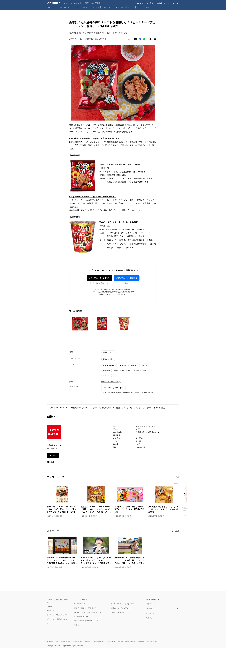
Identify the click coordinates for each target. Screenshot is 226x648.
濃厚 (145, 370)
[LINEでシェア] (144, 39)
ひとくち (145, 365)
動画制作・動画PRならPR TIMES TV (85, 608)
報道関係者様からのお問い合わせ (104, 642)
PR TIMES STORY (79, 604)
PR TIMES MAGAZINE (81, 617)
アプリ (75, 7)
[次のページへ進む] (185, 494)
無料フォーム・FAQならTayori (120, 608)
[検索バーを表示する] (177, 3)
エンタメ (84, 7)
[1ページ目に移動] (174, 483)
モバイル (67, 7)
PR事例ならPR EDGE (117, 612)
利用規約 (88, 642)
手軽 (116, 370)
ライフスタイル (119, 7)
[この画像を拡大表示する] (79, 323)
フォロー (52, 455)
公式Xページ (150, 613)
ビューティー (94, 7)
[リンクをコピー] (155, 39)
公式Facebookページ (152, 604)
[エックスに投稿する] (135, 39)
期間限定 (134, 365)
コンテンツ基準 (77, 642)
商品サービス (108, 352)
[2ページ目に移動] (175, 483)
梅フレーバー (133, 370)
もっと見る (175, 477)
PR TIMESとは (51, 606)
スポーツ (147, 7)
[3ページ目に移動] (176, 483)
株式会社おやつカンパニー (80, 408)
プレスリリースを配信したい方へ (57, 619)
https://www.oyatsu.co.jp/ (111, 382)
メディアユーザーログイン (99, 278)
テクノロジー (57, 7)
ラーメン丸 (122, 365)
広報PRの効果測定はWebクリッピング (86, 621)
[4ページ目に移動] (177, 483)
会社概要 (50, 642)
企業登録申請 (160, 3)
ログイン (171, 3)
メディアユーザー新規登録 (126, 278)
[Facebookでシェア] (140, 39)
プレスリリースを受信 (145, 3)
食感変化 (106, 370)
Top (48, 7)
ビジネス (131, 7)
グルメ (139, 7)
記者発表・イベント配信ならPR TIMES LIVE (88, 612)
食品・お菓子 (108, 359)
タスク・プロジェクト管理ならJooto (122, 604)
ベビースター (108, 365)
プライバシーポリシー (63, 642)
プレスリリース (61, 408)
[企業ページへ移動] (54, 433)
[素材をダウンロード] (150, 39)
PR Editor (77, 625)
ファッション (107, 7)
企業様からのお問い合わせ (126, 642)
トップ (50, 408)
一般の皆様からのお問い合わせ (147, 642)
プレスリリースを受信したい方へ (57, 615)
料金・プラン (51, 611)
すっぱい (106, 375)
